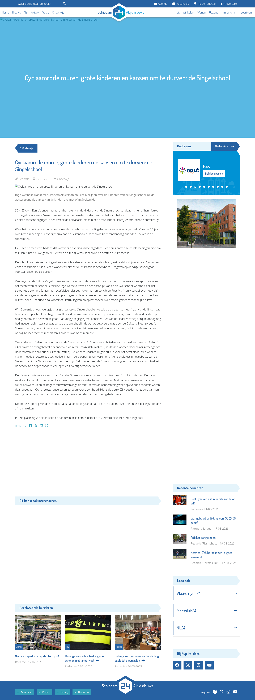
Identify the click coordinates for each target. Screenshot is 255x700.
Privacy (64, 692)
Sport (45, 12)
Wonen (201, 12)
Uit (178, 12)
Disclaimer (83, 692)
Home (5, 12)
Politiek (35, 12)
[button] (186, 187)
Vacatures (182, 4)
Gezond (213, 12)
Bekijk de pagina (214, 173)
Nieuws (16, 12)
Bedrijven (246, 12)
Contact (46, 692)
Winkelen (188, 12)
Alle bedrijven (222, 146)
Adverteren (231, 4)
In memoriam (229, 12)
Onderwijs (58, 12)
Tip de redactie (206, 4)
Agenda (162, 4)
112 (25, 12)
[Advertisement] (88, 464)
